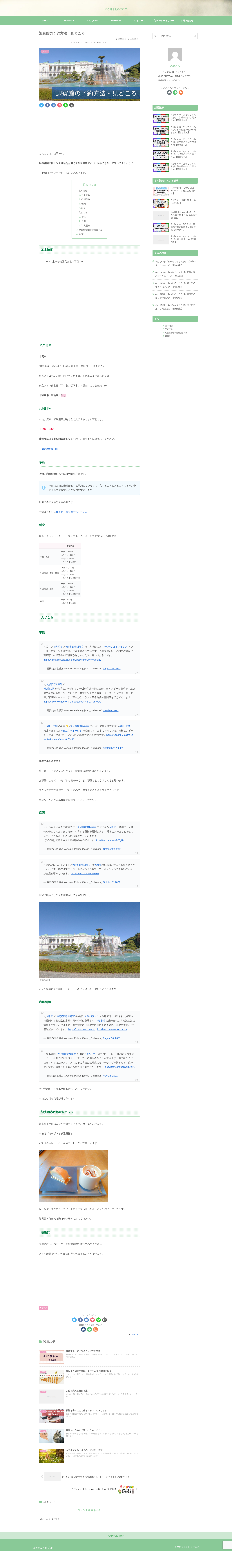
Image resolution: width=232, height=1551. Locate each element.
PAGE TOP (117, 1535)
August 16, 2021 (111, 1038)
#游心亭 (89, 1016)
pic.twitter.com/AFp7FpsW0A (85, 701)
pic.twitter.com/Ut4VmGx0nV (86, 659)
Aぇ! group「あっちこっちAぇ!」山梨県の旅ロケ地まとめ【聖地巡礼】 (175, 263)
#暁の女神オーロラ (71, 730)
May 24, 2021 (110, 1075)
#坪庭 (50, 1016)
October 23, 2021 (112, 849)
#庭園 (98, 864)
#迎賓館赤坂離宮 (75, 646)
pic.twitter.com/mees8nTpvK (59, 739)
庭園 (83, 221)
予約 (83, 203)
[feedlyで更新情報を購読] (89, 1329)
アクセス (85, 195)
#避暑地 (101, 1020)
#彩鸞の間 (49, 688)
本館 (83, 216)
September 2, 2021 (113, 748)
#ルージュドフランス (116, 646)
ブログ (44, 1308)
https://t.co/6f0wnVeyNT (56, 701)
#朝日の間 (52, 726)
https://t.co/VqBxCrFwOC (81, 1029)
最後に (82, 234)
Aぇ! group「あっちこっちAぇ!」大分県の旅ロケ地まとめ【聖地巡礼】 (175, 296)
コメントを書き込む (89, 1510)
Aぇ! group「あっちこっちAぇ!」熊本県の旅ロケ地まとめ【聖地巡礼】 (175, 306)
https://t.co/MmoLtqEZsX (57, 659)
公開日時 (85, 199)
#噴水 (113, 827)
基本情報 (83, 190)
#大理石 (58, 646)
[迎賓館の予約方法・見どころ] (53, 105)
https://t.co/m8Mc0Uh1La (119, 735)
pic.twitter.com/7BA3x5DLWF (111, 1029)
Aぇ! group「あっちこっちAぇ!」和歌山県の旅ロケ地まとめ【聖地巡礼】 (175, 274)
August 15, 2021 (111, 668)
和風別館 (85, 225)
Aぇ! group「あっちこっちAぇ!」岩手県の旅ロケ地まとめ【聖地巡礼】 (175, 285)
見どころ (83, 212)
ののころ (175, 66)
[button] (195, 36)
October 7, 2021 (111, 882)
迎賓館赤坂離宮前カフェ (90, 230)
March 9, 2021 (110, 710)
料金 (83, 208)
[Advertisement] (89, 127)
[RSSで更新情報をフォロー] (95, 1329)
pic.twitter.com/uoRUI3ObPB (120, 1067)
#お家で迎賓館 (54, 684)
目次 (85, 184)
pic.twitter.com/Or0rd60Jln (85, 873)
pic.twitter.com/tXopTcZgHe (109, 840)
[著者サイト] (83, 1329)
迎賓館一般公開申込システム (71, 512)
